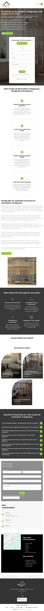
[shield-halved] (18, 79)
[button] (36, 4)
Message (13, 62)
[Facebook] (21, 596)
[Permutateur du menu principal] (42, 4)
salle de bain (29, 210)
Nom (23, 48)
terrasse (2, 211)
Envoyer (22, 71)
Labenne (27, 550)
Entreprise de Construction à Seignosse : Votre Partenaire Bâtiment (11, 576)
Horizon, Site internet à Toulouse (24, 609)
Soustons (27, 545)
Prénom (13, 48)
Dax (26, 549)
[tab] (22, 423)
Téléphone (13, 57)
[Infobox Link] (10, 515)
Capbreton (28, 548)
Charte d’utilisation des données (31, 607)
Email (12, 53)
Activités (12, 607)
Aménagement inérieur (30, 560)
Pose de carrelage (29, 564)
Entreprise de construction (31, 561)
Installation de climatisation (31, 563)
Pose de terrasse (29, 566)
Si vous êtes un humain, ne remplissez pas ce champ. (13, 495)
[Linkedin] (23, 596)
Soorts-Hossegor (29, 543)
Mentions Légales (19, 607)
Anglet (27, 546)
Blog (7, 607)
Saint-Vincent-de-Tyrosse (31, 552)
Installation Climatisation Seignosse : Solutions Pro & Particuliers (33, 576)
